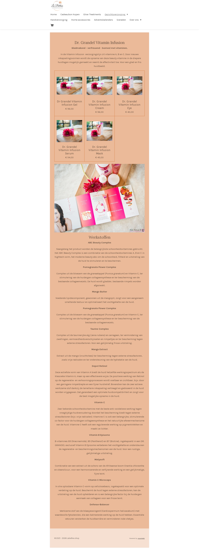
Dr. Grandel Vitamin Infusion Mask (99, 150)
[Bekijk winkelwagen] (52, 25)
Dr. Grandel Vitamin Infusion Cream (99, 105)
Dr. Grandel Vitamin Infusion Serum (69, 150)
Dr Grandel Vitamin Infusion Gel (69, 103)
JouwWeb (141, 538)
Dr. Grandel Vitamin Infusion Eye (129, 105)
